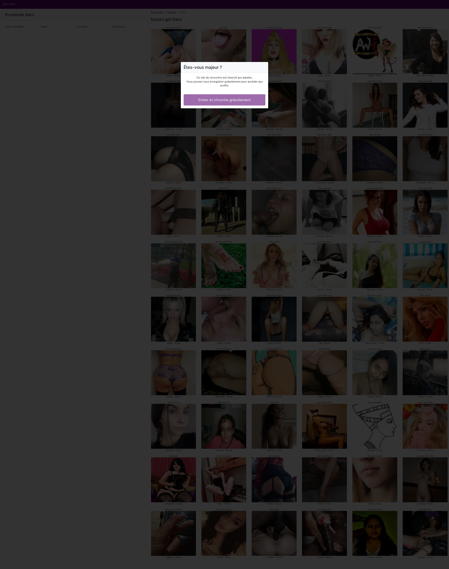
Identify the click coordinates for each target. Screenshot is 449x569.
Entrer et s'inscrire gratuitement (224, 100)
